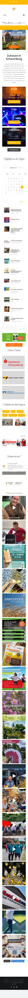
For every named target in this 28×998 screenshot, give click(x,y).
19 (11, 187)
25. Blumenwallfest (16, 281)
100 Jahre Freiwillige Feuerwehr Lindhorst (16, 210)
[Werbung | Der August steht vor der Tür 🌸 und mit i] (14, 703)
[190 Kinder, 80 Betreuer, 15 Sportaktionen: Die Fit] (14, 849)
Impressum (14, 984)
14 (16, 184)
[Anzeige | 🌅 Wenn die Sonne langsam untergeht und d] (14, 800)
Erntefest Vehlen (15, 219)
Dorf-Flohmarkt (15, 299)
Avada (21, 981)
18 (8, 187)
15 (19, 184)
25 (8, 190)
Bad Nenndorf (13, 415)
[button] (3, 422)
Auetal (13, 411)
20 (14, 187)
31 (16, 178)
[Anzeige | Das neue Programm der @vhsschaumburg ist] (14, 947)
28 (8, 178)
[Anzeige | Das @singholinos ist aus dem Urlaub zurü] (14, 776)
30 (14, 178)
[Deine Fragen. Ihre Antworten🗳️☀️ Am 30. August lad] (14, 508)
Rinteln (5, 415)
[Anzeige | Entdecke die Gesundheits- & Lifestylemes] (14, 557)
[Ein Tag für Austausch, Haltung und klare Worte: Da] (14, 630)
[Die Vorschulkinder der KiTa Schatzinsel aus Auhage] (14, 825)
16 (22, 184)
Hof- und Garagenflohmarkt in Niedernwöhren (16, 271)
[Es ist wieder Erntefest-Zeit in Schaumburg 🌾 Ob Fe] (14, 605)
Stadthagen (6, 411)
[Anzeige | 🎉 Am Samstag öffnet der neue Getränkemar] (14, 898)
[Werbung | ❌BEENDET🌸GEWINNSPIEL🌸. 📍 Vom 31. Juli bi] (14, 727)
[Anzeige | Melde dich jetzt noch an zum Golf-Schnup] (14, 679)
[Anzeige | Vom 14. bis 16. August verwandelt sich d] (14, 581)
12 (11, 184)
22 (19, 187)
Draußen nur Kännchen (17, 308)
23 (22, 187)
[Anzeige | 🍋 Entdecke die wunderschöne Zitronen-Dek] (14, 874)
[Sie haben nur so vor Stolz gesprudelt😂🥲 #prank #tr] (14, 532)
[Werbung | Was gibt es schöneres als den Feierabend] (14, 654)
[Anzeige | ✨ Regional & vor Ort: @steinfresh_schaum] (14, 483)
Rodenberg (21, 415)
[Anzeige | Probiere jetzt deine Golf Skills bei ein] (14, 922)
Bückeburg (20, 411)
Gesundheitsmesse (15, 260)
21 (16, 187)
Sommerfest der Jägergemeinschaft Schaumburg (15, 251)
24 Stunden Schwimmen (16, 289)
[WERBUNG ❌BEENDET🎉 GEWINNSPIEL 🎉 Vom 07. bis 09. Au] (14, 752)
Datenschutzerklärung (18, 982)
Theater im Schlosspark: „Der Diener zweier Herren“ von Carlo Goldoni (17, 230)
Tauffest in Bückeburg (16, 240)
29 (11, 178)
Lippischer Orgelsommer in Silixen (17, 319)
